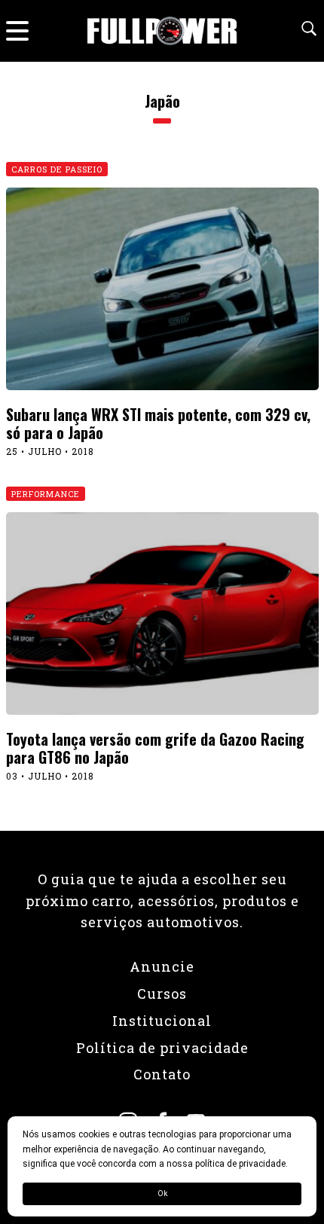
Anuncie (162, 966)
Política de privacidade (162, 1048)
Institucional (162, 1021)
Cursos (162, 993)
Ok (162, 1193)
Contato (162, 1074)
